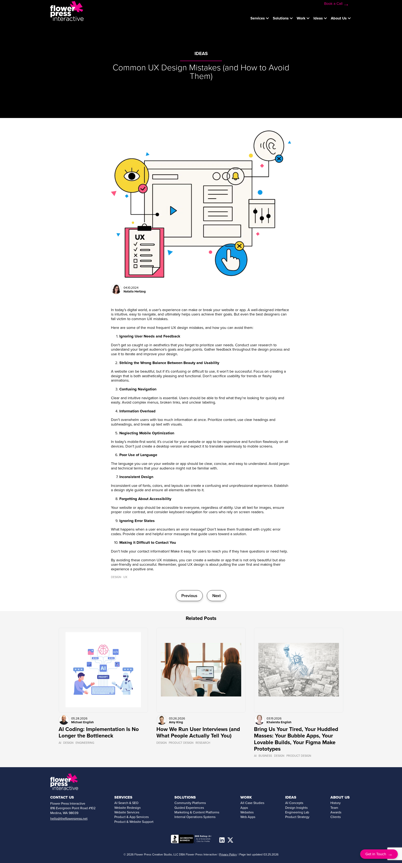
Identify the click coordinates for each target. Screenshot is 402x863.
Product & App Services (131, 816)
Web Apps (247, 816)
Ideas (318, 18)
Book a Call (333, 3)
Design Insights (296, 807)
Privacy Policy (228, 854)
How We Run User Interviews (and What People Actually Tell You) (198, 732)
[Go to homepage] (67, 11)
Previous (189, 595)
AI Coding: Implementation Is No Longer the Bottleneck (99, 732)
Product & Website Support (133, 821)
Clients (335, 816)
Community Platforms (190, 802)
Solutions (281, 18)
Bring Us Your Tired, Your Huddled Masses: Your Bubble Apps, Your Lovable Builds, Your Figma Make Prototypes (296, 739)
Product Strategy (297, 816)
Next (216, 595)
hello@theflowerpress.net (69, 818)
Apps (244, 807)
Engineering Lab (297, 812)
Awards (335, 812)
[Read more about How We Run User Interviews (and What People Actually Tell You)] (201, 670)
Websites (247, 812)
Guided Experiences (189, 807)
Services (257, 18)
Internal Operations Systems (194, 816)
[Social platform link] (222, 840)
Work (301, 18)
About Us (339, 18)
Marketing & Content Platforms (196, 812)
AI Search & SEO (126, 802)
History (335, 802)
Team (334, 807)
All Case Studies (252, 802)
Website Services (126, 812)
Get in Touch (379, 854)
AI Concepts (294, 802)
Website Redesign (127, 807)
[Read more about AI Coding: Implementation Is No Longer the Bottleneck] (103, 670)
